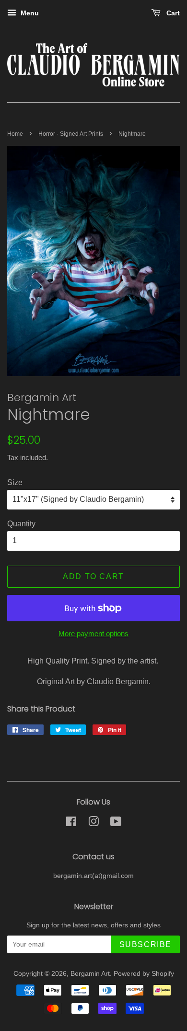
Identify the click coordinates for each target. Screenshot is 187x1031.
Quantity (21, 524)
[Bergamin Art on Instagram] (93, 823)
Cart (172, 13)
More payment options (93, 633)
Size (15, 482)
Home (15, 133)
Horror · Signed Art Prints (70, 133)
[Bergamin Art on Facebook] (71, 823)
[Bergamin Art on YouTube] (115, 823)
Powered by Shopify (144, 973)
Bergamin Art (90, 973)
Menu (29, 13)
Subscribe (145, 944)
